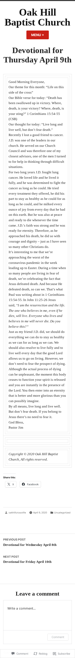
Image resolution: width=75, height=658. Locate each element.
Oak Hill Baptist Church (37, 17)
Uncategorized (62, 512)
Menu (40, 35)
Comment (58, 637)
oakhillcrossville (17, 512)
